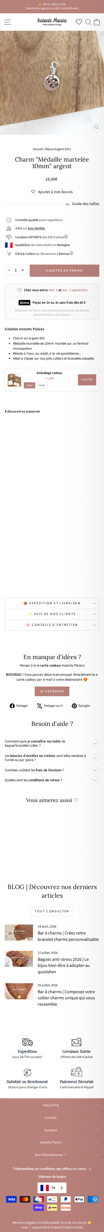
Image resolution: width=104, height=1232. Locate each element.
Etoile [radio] (42, 385)
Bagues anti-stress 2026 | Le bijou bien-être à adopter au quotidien (64, 965)
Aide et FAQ (51, 1105)
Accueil (38, 149)
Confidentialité (48, 1222)
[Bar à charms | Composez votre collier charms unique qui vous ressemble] (19, 991)
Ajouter (87, 379)
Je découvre (52, 691)
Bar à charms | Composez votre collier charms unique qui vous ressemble (66, 998)
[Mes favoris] (80, 21)
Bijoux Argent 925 (57, 149)
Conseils (51, 1117)
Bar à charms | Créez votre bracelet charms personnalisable (68, 936)
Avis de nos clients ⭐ (76, 1222)
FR (53, 1187)
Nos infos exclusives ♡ (51, 1154)
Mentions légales (24, 1222)
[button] (52, 192)
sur (30, 228)
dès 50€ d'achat (39, 237)
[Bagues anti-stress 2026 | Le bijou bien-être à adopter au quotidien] (19, 959)
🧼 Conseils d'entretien (52, 625)
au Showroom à (42, 254)
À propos (50, 1130)
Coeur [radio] (29, 385)
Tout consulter (52, 911)
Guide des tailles (85, 204)
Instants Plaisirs (51, 1142)
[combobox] (52, 1187)
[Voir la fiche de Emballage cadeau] (14, 379)
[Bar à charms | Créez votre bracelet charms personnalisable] (19, 932)
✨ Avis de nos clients (52, 614)
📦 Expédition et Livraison (52, 603)
